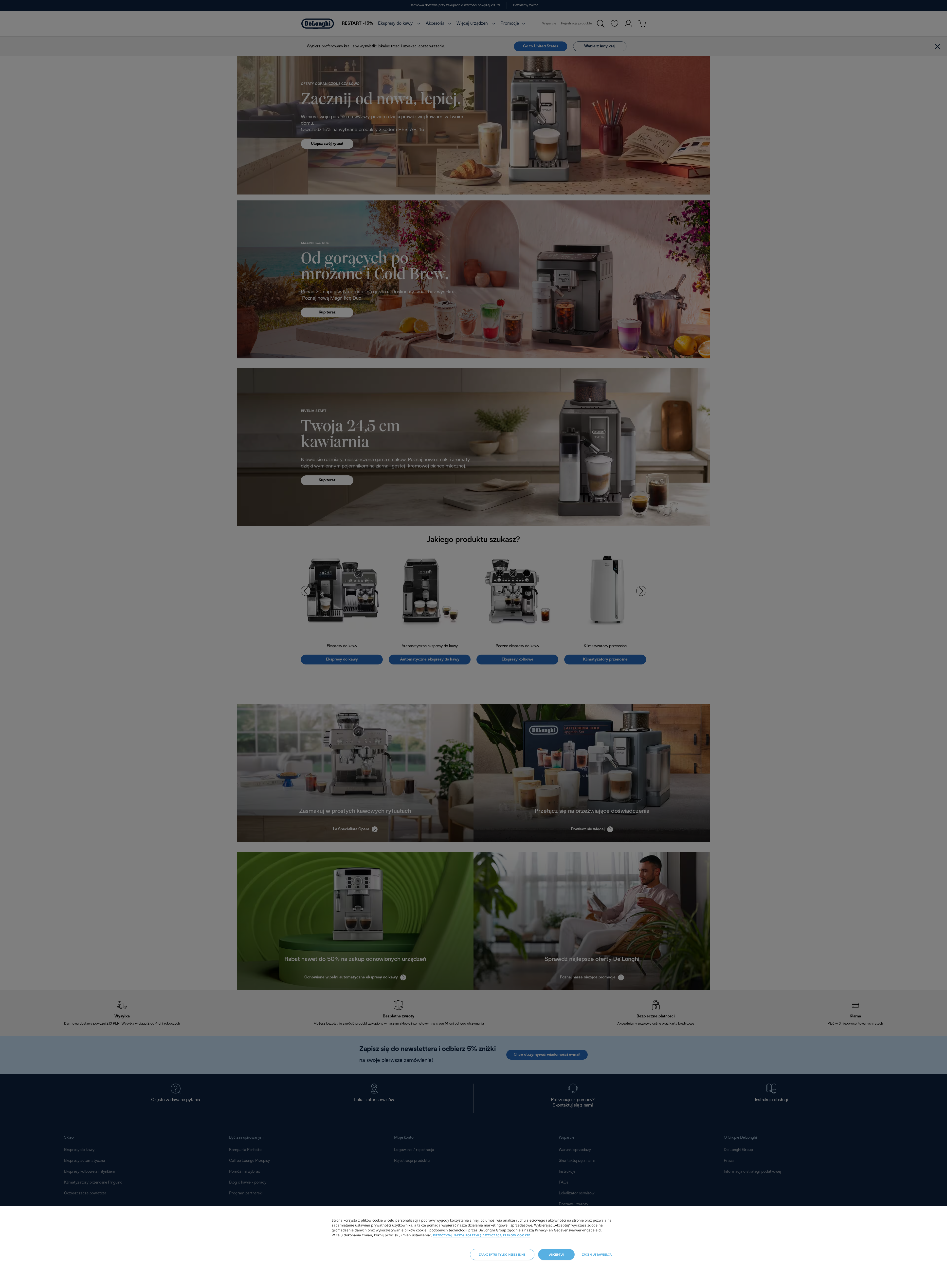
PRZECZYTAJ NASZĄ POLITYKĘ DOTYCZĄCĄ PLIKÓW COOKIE (481, 1235)
